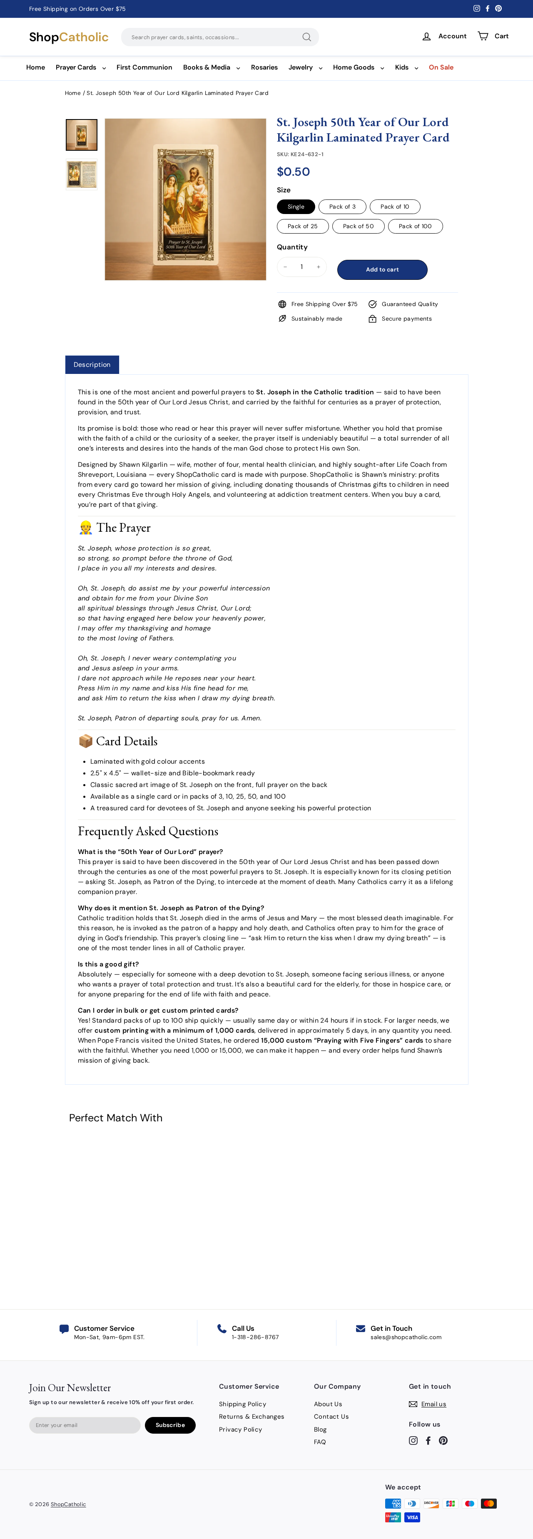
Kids (401, 67)
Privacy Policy (240, 1429)
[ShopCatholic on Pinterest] (443, 1440)
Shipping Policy (242, 1404)
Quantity (292, 247)
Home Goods (353, 67)
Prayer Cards (76, 67)
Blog (320, 1429)
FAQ (320, 1442)
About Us (328, 1404)
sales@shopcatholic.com (406, 1337)
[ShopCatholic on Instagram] (413, 1440)
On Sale (441, 67)
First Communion (144, 67)
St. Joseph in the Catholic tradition (315, 392)
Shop (69, 37)
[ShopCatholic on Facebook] (428, 1440)
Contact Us (331, 1416)
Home (35, 67)
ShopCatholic (68, 1504)
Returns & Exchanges (252, 1416)
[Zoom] (185, 129)
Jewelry (301, 67)
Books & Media (206, 67)
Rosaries (264, 67)
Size (284, 189)
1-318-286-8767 (255, 1337)
